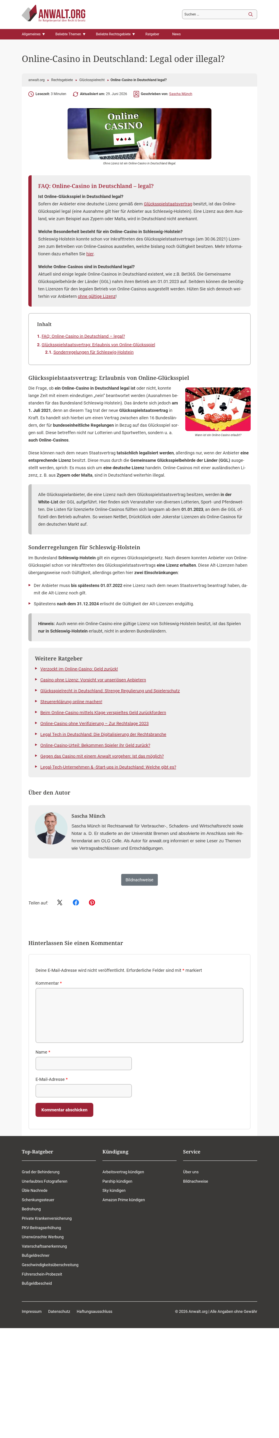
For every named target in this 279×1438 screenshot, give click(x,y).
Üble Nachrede (35, 1190)
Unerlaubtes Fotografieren (44, 1181)
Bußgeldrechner (35, 1255)
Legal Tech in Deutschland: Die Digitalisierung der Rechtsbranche (103, 734)
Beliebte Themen (68, 34)
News (176, 34)
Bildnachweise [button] (139, 879)
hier (90, 253)
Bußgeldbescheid (37, 1283)
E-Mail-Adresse (52, 1079)
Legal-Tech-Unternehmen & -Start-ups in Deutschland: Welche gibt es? (108, 767)
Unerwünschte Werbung (43, 1237)
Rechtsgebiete (62, 80)
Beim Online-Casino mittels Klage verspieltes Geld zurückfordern (103, 712)
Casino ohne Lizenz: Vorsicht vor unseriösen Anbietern (93, 679)
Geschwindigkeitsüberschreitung (50, 1264)
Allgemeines (31, 34)
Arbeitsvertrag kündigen (123, 1172)
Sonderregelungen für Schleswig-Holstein (93, 352)
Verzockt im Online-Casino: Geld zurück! (79, 669)
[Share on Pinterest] (92, 903)
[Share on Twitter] (59, 903)
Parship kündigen (117, 1181)
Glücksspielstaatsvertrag (168, 203)
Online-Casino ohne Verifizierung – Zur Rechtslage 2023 (94, 723)
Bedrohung (31, 1209)
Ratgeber (152, 34)
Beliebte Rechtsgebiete (113, 34)
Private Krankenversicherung (47, 1218)
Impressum (32, 1311)
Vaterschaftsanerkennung (44, 1246)
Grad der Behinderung (41, 1172)
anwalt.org (36, 80)
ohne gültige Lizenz (97, 296)
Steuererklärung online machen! (71, 701)
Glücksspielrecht (92, 80)
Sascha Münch (180, 94)
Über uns (191, 1172)
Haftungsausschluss (94, 1311)
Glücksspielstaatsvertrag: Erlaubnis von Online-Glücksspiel (98, 344)
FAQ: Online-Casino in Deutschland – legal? (83, 336)
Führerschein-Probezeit (42, 1274)
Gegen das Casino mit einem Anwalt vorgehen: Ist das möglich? (102, 756)
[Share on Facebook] (75, 903)
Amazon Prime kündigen (123, 1199)
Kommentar (49, 983)
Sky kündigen (114, 1190)
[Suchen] (250, 14)
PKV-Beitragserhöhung (41, 1227)
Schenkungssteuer (38, 1199)
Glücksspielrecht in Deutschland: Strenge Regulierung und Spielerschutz (110, 690)
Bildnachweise (195, 1181)
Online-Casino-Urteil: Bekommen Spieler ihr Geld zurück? (95, 745)
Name (43, 1052)
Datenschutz (59, 1311)
